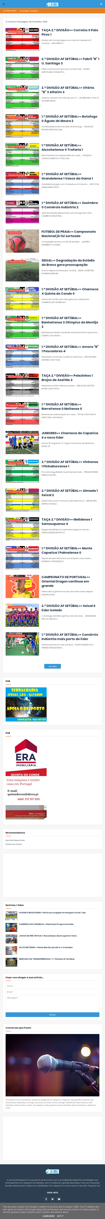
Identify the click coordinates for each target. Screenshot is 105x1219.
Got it (60, 1216)
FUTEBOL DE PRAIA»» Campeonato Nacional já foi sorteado (69, 233)
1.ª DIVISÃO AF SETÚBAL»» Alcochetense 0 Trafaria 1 (62, 147)
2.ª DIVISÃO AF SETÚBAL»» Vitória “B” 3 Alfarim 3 (68, 90)
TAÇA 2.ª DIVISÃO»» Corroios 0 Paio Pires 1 (70, 32)
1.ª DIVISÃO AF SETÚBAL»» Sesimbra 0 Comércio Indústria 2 (70, 205)
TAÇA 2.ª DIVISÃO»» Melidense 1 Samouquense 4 (67, 521)
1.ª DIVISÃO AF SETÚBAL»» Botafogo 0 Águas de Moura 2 (69, 118)
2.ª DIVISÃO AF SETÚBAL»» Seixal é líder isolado (68, 608)
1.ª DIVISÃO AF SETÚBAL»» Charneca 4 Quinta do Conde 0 (70, 291)
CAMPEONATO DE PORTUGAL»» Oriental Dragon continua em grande (66, 581)
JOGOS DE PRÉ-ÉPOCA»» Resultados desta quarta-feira (48, 936)
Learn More (48, 1216)
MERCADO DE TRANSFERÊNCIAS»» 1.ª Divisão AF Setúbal (46, 959)
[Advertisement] (52, 875)
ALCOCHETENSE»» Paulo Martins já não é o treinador (46, 947)
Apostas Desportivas (15, 840)
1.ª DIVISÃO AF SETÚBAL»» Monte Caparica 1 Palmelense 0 (67, 550)
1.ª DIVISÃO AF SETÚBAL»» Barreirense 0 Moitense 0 (62, 406)
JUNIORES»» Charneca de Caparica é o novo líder (70, 435)
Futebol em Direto (14, 844)
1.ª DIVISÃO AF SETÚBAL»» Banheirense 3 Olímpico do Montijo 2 (70, 322)
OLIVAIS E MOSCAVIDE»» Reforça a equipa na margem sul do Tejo (52, 912)
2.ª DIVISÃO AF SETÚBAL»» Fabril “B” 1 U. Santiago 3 (70, 61)
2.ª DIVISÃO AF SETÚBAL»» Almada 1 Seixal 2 (70, 493)
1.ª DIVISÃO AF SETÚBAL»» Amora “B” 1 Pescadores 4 (70, 349)
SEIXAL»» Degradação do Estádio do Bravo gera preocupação (68, 262)
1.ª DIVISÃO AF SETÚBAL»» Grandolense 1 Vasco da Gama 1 (67, 176)
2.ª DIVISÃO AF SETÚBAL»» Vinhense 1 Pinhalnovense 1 (70, 464)
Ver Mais (53, 666)
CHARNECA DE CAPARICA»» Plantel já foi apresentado (46, 924)
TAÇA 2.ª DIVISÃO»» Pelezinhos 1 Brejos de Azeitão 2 (67, 377)
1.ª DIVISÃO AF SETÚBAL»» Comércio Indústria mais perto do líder (70, 636)
